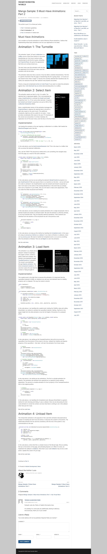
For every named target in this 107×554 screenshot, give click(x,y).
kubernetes (78, 84)
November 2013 (78, 221)
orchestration (79, 95)
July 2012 (76, 275)
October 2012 (78, 264)
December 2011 (78, 298)
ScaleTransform (27, 98)
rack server (78, 107)
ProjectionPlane (22, 109)
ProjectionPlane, (24, 62)
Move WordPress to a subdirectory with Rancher (81, 34)
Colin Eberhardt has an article (34, 86)
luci (82, 88)
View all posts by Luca (31, 473)
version (77, 123)
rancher (77, 109)
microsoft (78, 91)
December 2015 (78, 170)
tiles (84, 118)
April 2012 (77, 285)
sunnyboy (78, 118)
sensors (77, 114)
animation (30, 264)
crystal (77, 65)
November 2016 (78, 153)
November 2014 (78, 194)
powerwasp (78, 102)
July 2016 (76, 157)
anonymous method (30, 235)
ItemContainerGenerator (40, 146)
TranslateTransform (23, 260)
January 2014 (77, 214)
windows (78, 127)
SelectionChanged (23, 128)
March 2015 (77, 184)
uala (76, 121)
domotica (78, 70)
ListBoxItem (39, 54)
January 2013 (77, 254)
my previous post (25, 237)
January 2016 (77, 167)
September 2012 (78, 268)
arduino (84, 60)
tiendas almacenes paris (32, 500)
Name (20, 534)
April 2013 (77, 244)
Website (40, 473)
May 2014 (76, 207)
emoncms (78, 72)
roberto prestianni (80, 111)
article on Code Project (42, 84)
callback (41, 235)
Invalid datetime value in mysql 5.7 (80, 39)
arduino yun (78, 63)
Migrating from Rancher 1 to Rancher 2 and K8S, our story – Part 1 (81, 28)
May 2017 (76, 150)
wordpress (78, 132)
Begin (44, 238)
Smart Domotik (79, 116)
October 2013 (78, 224)
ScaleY (48, 98)
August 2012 (77, 271)
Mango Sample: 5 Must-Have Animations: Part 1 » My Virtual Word (42, 494)
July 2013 (76, 234)
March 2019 (77, 147)
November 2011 (78, 301)
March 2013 (77, 248)
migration (78, 93)
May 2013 (76, 241)
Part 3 (23, 32)
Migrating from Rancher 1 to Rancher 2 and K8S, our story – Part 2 (81, 21)
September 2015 (78, 174)
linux (77, 88)
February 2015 (78, 187)
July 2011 (76, 315)
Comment (21, 521)
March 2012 (77, 288)
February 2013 (78, 251)
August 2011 (77, 312)
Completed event (56, 233)
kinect (77, 81)
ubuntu (82, 121)
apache (77, 60)
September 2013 (78, 227)
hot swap (78, 77)
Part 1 (22, 28)
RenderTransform (54, 180)
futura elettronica (80, 74)
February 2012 (78, 291)
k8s (84, 77)
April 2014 (77, 211)
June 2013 (77, 238)
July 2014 (76, 201)
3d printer (78, 56)
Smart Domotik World (26, 3)
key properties (79, 79)
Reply (68, 502)
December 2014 (78, 190)
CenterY (30, 102)
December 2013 (78, 217)
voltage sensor (79, 125)
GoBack (35, 448)
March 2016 (77, 164)
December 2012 (78, 258)
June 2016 (77, 160)
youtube (77, 139)
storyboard (25, 266)
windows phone (79, 130)
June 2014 (77, 204)
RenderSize (28, 104)
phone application (80, 100)
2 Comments (45, 17)
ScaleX (42, 98)
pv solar (77, 104)
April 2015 (77, 180)
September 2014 (78, 197)
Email (38, 534)
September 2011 (78, 308)
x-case (77, 134)
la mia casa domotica (81, 86)
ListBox (20, 56)
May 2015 (76, 177)
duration (30, 266)
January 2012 (77, 295)
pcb (76, 97)
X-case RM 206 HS (80, 137)
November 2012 (78, 261)
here (27, 242)
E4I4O (85, 70)
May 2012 (76, 281)
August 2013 (77, 231)
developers (78, 67)
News (39, 466)
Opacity (25, 264)
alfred (85, 56)
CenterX (22, 102)
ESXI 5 (85, 72)
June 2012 (77, 278)
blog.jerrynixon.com (25, 20)
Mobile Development (34, 17)
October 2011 (77, 305)
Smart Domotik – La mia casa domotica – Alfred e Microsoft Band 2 (81, 46)
